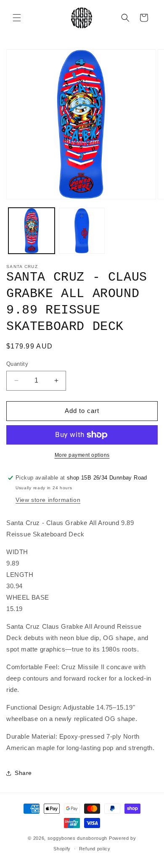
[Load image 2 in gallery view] (82, 231)
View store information (48, 499)
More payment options (82, 455)
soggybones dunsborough (77, 838)
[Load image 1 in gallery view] (31, 231)
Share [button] (23, 772)
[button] (17, 17)
